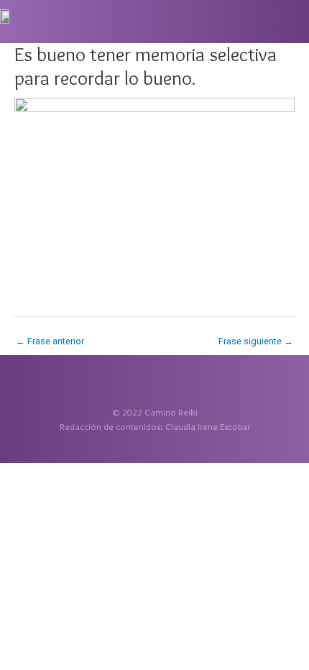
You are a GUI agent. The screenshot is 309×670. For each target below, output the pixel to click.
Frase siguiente (255, 341)
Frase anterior (50, 341)
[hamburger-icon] (293, 23)
